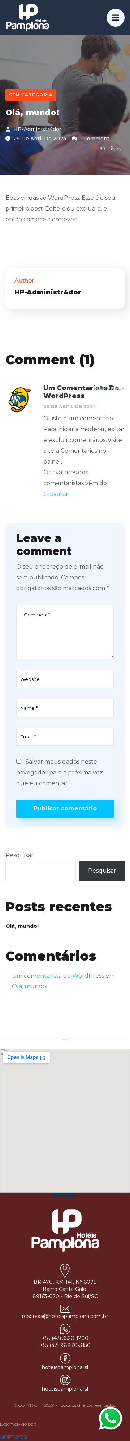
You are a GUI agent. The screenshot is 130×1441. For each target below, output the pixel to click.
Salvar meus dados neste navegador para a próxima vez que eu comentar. (59, 772)
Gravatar (55, 494)
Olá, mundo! (22, 926)
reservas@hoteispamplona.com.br (65, 1316)
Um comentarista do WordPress (58, 975)
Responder (109, 388)
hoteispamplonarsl (65, 1367)
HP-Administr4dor (36, 129)
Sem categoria (31, 95)
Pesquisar (19, 855)
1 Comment (93, 138)
